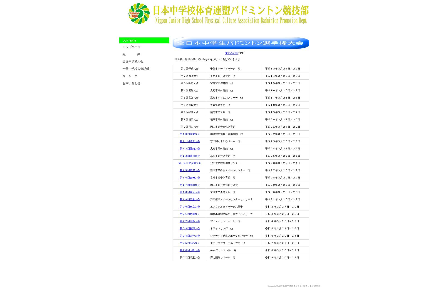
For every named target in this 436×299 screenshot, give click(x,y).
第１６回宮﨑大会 (190, 177)
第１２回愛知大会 (190, 148)
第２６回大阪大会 (190, 250)
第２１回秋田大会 (190, 214)
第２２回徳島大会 (190, 221)
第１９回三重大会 (190, 199)
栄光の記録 (231, 53)
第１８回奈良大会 (190, 192)
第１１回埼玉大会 (190, 141)
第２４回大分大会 (190, 235)
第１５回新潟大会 (190, 170)
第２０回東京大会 (190, 206)
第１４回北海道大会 (189, 163)
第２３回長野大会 (190, 228)
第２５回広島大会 (190, 243)
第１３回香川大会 (190, 155)
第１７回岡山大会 (190, 184)
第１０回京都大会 (190, 134)
